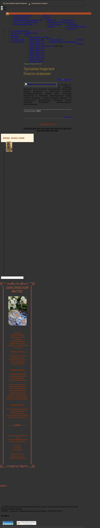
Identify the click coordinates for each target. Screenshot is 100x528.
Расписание (72, 24)
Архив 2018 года (36, 44)
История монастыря (23, 16)
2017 (61, 128)
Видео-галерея (36, 61)
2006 (56, 131)
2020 (47, 128)
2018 (56, 128)
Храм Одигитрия (21, 18)
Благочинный (53, 22)
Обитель (46, 16)
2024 (30, 128)
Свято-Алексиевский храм (26, 22)
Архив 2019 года (36, 46)
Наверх (68, 117)
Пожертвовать (17, 42)
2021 (43, 128)
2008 (47, 131)
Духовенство (68, 20)
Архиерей (51, 20)
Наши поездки (55, 40)
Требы (27, 35)
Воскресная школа (37, 31)
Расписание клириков (76, 27)
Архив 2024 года (36, 57)
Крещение (71, 29)
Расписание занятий (20, 33)
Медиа (47, 37)
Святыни (46, 18)
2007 (52, 131)
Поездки (80, 40)
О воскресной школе (20, 31)
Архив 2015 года (36, 37)
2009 (43, 131)
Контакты (33, 33)
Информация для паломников (62, 42)
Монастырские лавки (23, 24)
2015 (69, 128)
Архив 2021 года (36, 51)
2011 (39, 131)
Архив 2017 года (36, 42)
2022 (39, 128)
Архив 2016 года (36, 40)
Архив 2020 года (36, 48)
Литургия (15, 35)
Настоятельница (54, 24)
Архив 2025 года (36, 59)
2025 (26, 128)
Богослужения (68, 22)
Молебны (15, 37)
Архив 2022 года (36, 53)
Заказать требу (17, 40)
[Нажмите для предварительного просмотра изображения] (41, 84)
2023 (34, 128)
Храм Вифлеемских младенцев (28, 20)
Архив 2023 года (36, 55)
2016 (65, 128)
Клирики (51, 27)
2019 (52, 128)
